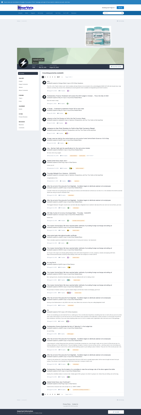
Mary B (60, 97)
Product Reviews (23, 117)
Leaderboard (49, 13)
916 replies (64, 168)
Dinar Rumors (73, 162)
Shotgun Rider (62, 83)
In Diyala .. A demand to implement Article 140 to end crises (65, 108)
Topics (20, 98)
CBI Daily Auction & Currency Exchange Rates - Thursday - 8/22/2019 (69, 213)
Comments (21, 127)
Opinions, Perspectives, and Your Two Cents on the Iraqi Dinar (86, 120)
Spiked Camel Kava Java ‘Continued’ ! (58, 382)
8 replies (60, 113)
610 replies (63, 195)
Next (58, 77)
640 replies (62, 267)
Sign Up (120, 7)
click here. (67, 2)
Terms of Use (38, 413)
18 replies (60, 123)
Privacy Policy (67, 404)
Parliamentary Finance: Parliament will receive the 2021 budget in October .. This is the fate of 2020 (78, 96)
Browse (20, 13)
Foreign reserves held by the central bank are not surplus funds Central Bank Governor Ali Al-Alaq (78, 138)
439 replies (62, 389)
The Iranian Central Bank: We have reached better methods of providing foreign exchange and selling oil (79, 225)
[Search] (122, 13)
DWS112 (60, 227)
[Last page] (62, 77)
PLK (59, 312)
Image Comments (23, 84)
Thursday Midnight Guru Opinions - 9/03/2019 (61, 173)
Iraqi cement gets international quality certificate (62, 235)
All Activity (40, 13)
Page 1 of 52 (68, 77)
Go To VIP (65, 13)
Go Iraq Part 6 (51, 262)
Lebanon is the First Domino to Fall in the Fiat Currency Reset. (66, 118)
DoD (59, 371)
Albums (21, 87)
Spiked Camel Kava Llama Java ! (57, 160)
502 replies (64, 155)
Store (26, 13)
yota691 (60, 187)
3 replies (63, 181)
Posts (20, 101)
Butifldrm (60, 150)
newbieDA (50, 83)
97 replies (62, 230)
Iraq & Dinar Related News (75, 97)
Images (21, 81)
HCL (48, 81)
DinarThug (61, 162)
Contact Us (75, 404)
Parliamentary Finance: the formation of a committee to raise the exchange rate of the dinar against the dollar (81, 369)
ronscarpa (61, 175)
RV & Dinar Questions (77, 83)
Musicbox (73, 13)
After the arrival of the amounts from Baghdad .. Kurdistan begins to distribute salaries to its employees (79, 186)
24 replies (62, 220)
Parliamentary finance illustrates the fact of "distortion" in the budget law (69, 326)
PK (48, 310)
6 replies (62, 243)
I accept (116, 412)
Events (20, 109)
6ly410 (60, 140)
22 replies (62, 103)
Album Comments (23, 90)
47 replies (62, 377)
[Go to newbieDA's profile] (44, 82)
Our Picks (58, 13)
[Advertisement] (43, 35)
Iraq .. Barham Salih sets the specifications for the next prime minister (68, 148)
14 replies (62, 333)
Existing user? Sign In (108, 7)
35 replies (62, 90)
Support (33, 13)
